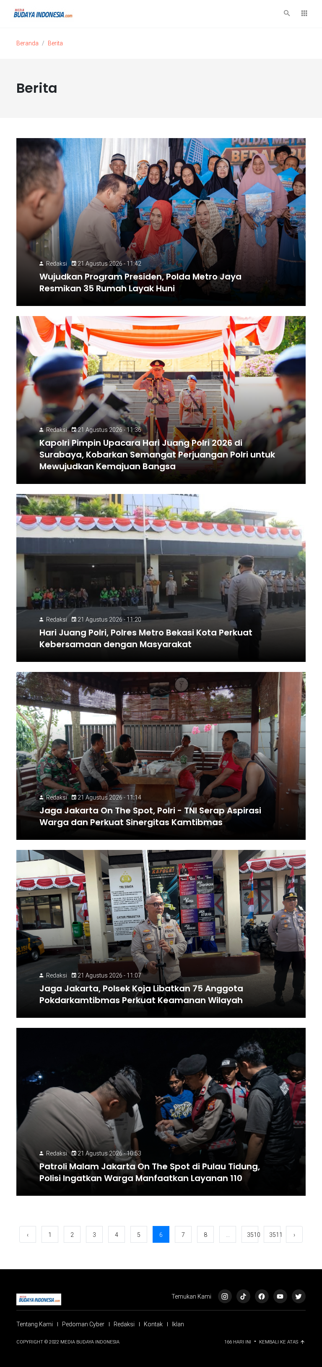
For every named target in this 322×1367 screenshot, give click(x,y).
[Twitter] (299, 1296)
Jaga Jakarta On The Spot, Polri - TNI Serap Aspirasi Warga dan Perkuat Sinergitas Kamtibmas (150, 816)
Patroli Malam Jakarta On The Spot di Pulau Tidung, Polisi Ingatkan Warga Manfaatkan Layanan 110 (149, 1172)
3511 (274, 1234)
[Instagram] (225, 1296)
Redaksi (56, 263)
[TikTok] (243, 1296)
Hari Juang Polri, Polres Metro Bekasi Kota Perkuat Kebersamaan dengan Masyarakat (145, 638)
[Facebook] (262, 1296)
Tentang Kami (34, 1324)
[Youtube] (280, 1296)
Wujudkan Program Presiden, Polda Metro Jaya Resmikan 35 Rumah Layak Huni (140, 282)
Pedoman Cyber (83, 1324)
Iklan (178, 1324)
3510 (252, 1234)
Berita (55, 43)
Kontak (153, 1324)
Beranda (27, 43)
